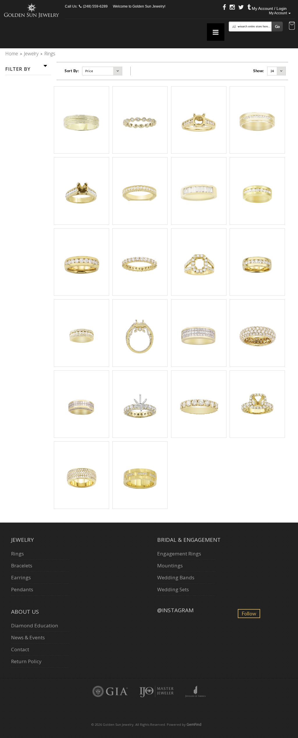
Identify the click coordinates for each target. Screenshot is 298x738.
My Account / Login (269, 8)
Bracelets (21, 565)
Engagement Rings (179, 553)
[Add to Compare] (93, 120)
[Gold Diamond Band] (140, 475)
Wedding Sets (173, 589)
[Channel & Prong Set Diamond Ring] (81, 475)
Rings (17, 553)
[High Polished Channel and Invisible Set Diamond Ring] (81, 404)
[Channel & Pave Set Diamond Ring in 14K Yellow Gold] (81, 333)
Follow (249, 613)
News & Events (28, 637)
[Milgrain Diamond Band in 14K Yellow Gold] (140, 190)
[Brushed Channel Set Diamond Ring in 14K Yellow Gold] (257, 190)
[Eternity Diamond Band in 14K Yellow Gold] (140, 262)
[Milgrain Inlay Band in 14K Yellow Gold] (81, 119)
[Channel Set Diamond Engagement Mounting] (81, 190)
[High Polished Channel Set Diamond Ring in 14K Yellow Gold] (81, 262)
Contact (20, 649)
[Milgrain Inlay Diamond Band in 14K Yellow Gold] (257, 119)
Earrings (21, 577)
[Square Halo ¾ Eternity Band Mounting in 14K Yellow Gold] (257, 404)
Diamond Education (34, 625)
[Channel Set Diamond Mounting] (198, 119)
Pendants (22, 589)
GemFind (194, 724)
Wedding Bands (175, 577)
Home (11, 53)
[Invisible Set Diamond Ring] (198, 333)
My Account (278, 13)
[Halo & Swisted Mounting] (140, 333)
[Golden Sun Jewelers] (31, 10)
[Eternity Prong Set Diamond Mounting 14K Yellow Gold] (140, 404)
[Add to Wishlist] (81, 120)
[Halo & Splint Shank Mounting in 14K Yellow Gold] (198, 262)
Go (277, 26)
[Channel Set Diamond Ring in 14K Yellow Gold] (198, 190)
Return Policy (26, 661)
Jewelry (31, 53)
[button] (292, 26)
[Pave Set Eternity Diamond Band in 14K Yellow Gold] (257, 333)
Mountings (170, 565)
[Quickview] (87, 120)
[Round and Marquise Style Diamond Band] (140, 119)
